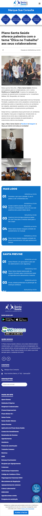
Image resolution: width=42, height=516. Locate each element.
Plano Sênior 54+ (7, 414)
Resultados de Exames (9, 435)
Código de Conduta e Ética (10, 474)
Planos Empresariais (8, 410)
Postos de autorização (9, 446)
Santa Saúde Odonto (8, 421)
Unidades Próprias (8, 403)
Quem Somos (6, 399)
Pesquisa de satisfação (9, 499)
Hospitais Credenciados (9, 406)
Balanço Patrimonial (8, 460)
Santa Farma (5, 417)
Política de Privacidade (27, 508)
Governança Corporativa (10, 471)
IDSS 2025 (5, 492)
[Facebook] (3, 50)
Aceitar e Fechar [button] (21, 512)
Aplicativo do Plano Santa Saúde (13, 428)
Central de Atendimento (10, 431)
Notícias (4, 453)
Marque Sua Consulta (21, 10)
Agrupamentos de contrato (11, 485)
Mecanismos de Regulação (10, 481)
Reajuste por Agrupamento (11, 463)
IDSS (3, 456)
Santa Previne (6, 424)
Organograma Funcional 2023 (11, 478)
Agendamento (6, 438)
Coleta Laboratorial (8, 488)
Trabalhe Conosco (7, 449)
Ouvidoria (4, 442)
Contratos (4, 467)
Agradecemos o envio (9, 495)
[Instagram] (8, 359)
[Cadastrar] (38, 384)
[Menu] (39, 3)
